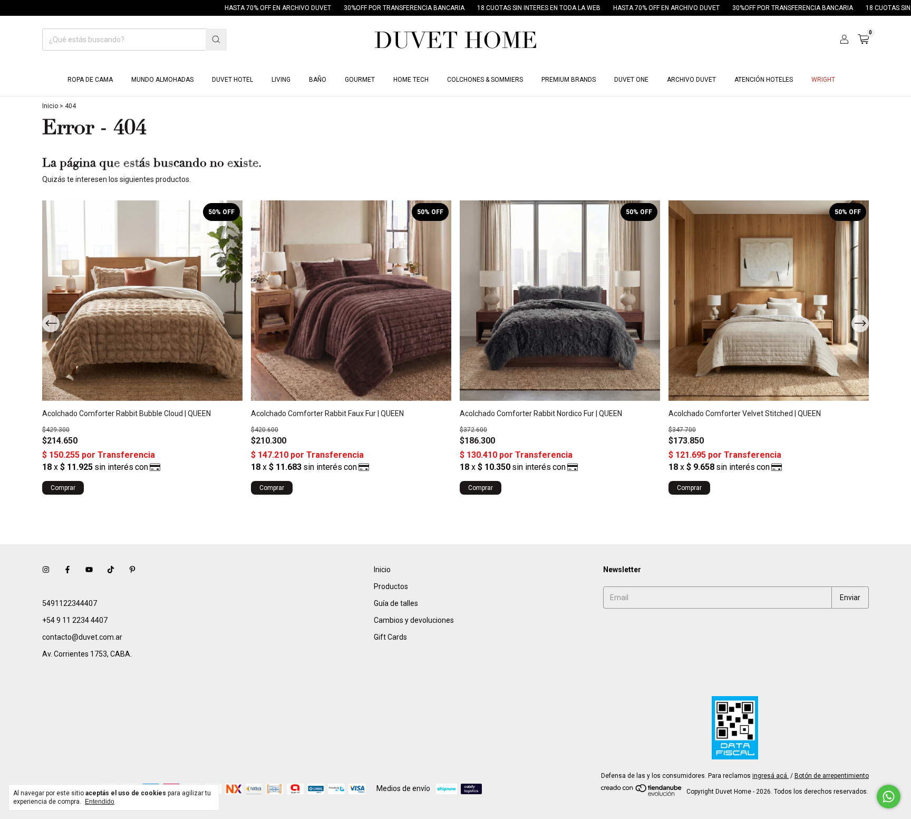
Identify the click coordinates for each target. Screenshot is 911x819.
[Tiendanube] (642, 794)
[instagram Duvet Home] (46, 569)
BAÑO (317, 79)
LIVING (281, 79)
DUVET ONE (631, 79)
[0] (863, 39)
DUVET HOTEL (232, 79)
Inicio (50, 106)
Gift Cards (390, 637)
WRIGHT (823, 79)
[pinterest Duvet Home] (132, 569)
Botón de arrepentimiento (831, 775)
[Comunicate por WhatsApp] (888, 796)
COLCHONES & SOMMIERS (485, 79)
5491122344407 (69, 603)
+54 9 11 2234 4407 (75, 620)
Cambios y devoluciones (414, 620)
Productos (391, 586)
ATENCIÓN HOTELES (763, 79)
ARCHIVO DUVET (691, 79)
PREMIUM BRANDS (568, 79)
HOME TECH (411, 79)
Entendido (99, 801)
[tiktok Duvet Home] (110, 569)
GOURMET (360, 79)
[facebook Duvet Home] (67, 569)
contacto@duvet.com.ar (82, 637)
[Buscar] (216, 39)
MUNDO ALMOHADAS (162, 79)
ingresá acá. (770, 775)
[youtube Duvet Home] (89, 569)
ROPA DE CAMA (90, 79)
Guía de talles (396, 603)
